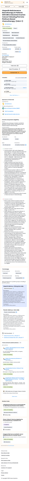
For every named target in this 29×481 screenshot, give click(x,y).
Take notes (14, 65)
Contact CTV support (6, 467)
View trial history (14, 95)
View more (14, 396)
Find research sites (5, 460)
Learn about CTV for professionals (9, 462)
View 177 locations (13, 69)
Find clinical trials (5, 453)
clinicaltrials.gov (11, 445)
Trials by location (5, 455)
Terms (2, 475)
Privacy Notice (4, 472)
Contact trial (13, 72)
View (24, 87)
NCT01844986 (5, 55)
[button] (6, 33)
